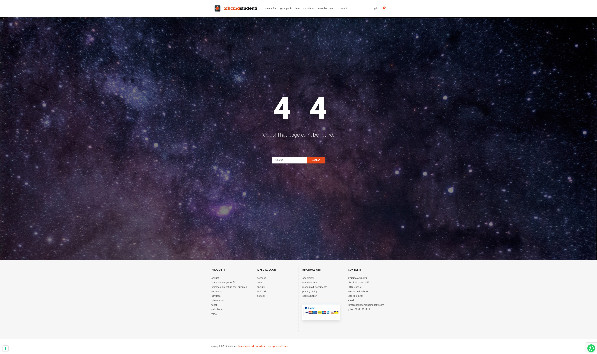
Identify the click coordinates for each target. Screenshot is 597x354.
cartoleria (308, 8)
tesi (297, 8)
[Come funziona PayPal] (321, 316)
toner (214, 304)
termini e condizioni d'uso (252, 346)
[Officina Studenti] (236, 8)
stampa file (270, 8)
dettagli (261, 295)
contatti (343, 8)
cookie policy (309, 295)
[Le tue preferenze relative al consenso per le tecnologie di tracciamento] (5, 349)
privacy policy (309, 291)
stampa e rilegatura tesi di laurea (229, 287)
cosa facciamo (326, 8)
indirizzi (261, 291)
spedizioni (308, 278)
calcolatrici (217, 309)
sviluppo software (278, 346)
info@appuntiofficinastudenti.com (366, 304)
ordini (260, 282)
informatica (217, 300)
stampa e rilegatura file (223, 282)
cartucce (216, 295)
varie (214, 313)
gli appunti (286, 8)
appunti (215, 278)
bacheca (261, 278)
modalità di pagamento (314, 287)
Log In (374, 8)
